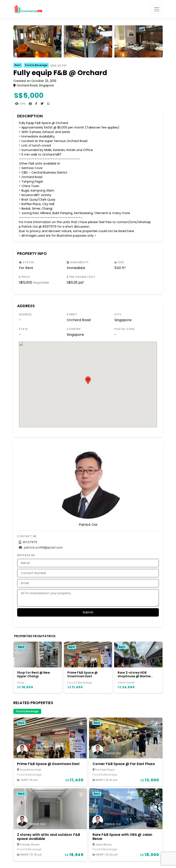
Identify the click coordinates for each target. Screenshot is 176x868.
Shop (20, 682)
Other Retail (126, 682)
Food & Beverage (36, 65)
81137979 (29, 542)
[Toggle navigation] (157, 9)
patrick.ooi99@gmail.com (43, 547)
